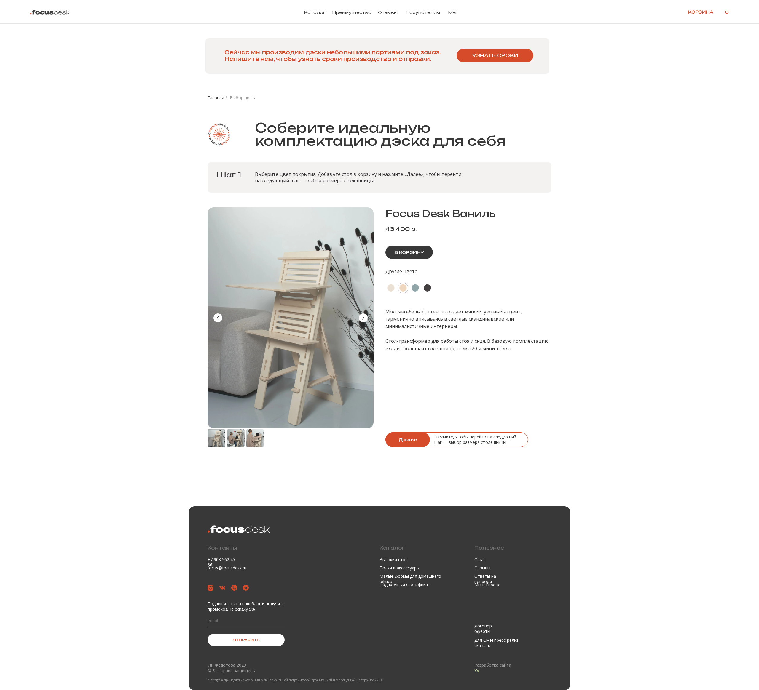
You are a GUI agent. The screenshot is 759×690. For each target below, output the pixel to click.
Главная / (217, 97)
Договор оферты (483, 628)
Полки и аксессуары (400, 568)
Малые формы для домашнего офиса (410, 578)
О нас (480, 559)
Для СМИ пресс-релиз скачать (496, 642)
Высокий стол (394, 559)
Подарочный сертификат (405, 584)
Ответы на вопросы (485, 578)
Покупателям (423, 12)
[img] (49, 12)
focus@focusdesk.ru (227, 568)
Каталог (314, 12)
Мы (452, 12)
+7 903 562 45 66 (221, 562)
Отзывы (388, 12)
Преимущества (351, 12)
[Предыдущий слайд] (217, 317)
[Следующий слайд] (363, 317)
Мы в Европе (487, 584)
